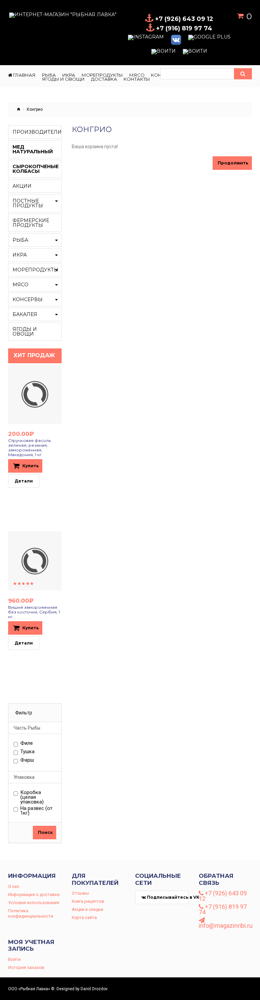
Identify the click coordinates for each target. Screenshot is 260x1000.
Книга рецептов (88, 901)
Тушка (27, 752)
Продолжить (233, 162)
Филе (26, 743)
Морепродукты (36, 270)
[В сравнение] (42, 394)
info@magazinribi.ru (225, 925)
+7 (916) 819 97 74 (223, 909)
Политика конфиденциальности (30, 913)
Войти (14, 959)
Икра (20, 255)
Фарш (27, 760)
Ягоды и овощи (25, 331)
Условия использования (33, 902)
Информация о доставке (34, 894)
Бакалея (25, 314)
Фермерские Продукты (31, 222)
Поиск (45, 832)
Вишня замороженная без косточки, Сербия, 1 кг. (34, 612)
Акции (22, 186)
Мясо (20, 285)
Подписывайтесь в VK (167, 897)
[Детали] (28, 394)
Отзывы (80, 893)
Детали (24, 480)
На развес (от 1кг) (36, 810)
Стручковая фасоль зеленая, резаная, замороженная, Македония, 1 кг (29, 447)
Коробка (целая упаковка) (32, 797)
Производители (37, 132)
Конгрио (35, 109)
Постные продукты (28, 203)
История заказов (26, 967)
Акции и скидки (87, 909)
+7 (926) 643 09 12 (223, 896)
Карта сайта (84, 917)
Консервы (28, 299)
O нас (13, 886)
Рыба (20, 240)
